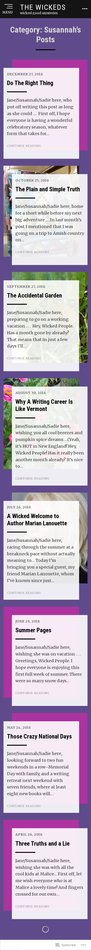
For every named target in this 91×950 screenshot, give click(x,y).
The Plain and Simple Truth (47, 189)
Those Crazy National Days (39, 736)
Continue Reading (24, 146)
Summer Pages (33, 630)
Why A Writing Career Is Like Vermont (44, 405)
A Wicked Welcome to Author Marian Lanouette (37, 520)
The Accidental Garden (34, 295)
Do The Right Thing (30, 82)
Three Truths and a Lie (42, 843)
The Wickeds (43, 7)
